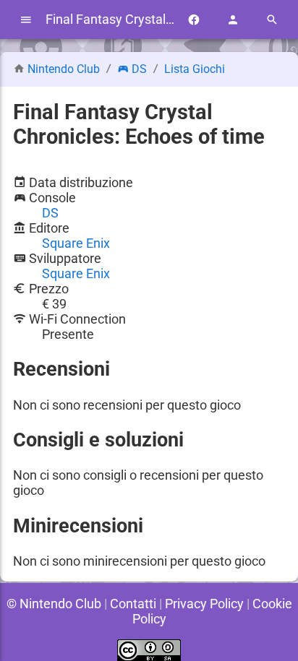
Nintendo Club (63, 69)
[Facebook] (193, 20)
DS (139, 69)
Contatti (133, 603)
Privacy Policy (204, 603)
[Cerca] (271, 20)
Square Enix (76, 243)
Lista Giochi (194, 69)
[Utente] (232, 20)
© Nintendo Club (54, 603)
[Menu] (26, 20)
